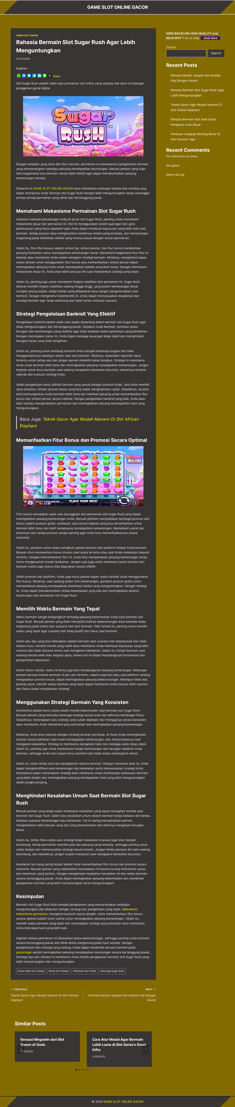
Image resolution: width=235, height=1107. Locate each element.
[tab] (76, 1070)
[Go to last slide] (21, 1049)
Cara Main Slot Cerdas (31, 971)
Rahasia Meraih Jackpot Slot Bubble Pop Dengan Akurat (122, 995)
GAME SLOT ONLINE (27, 35)
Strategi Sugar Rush (112, 971)
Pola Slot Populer (59, 971)
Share (56, 76)
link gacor (172, 165)
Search (171, 47)
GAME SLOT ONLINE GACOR (123, 1101)
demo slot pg (175, 174)
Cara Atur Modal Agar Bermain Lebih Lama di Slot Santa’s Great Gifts (119, 1044)
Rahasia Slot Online (84, 971)
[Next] (146, 1049)
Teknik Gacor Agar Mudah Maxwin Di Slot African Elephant (45, 995)
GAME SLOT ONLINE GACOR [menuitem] (53, 188)
